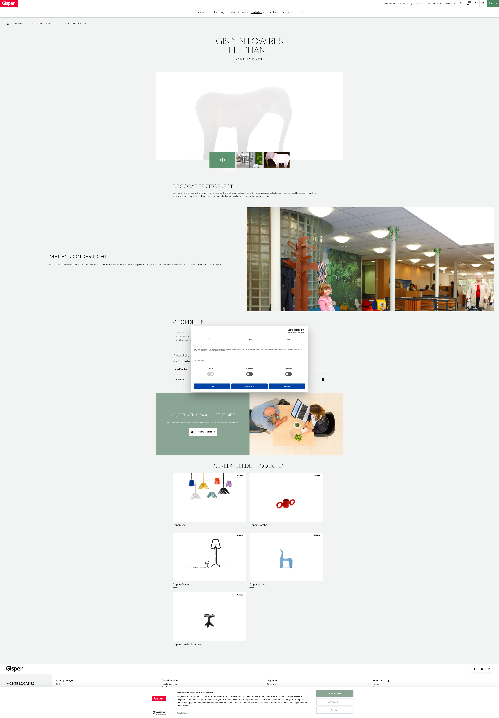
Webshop (420, 3)
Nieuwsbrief (450, 3)
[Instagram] (481, 669)
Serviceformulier (435, 3)
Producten (20, 23)
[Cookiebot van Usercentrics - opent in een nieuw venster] (159, 713)
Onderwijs (272, 684)
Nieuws (401, 3)
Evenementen (389, 3)
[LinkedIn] (489, 669)
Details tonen (182, 713)
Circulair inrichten (169, 684)
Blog (410, 3)
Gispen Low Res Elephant (74, 23)
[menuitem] (201, 12)
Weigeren (335, 710)
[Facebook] (474, 669)
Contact (493, 3)
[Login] (461, 3)
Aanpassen (333, 702)
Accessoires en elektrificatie (43, 23)
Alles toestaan (335, 694)
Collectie (60, 684)
